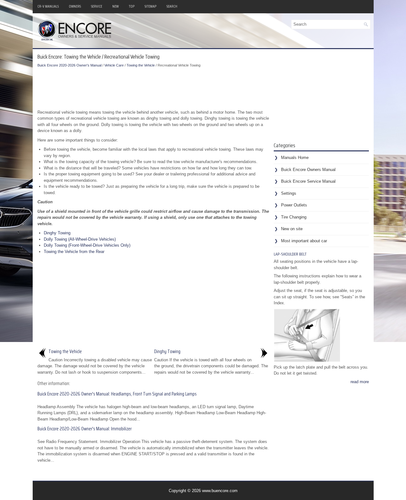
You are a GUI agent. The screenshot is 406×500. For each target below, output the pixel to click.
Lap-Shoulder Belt (290, 253)
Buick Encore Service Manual (308, 181)
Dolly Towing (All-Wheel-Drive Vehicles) (80, 239)
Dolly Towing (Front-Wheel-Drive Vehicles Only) (87, 245)
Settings (288, 193)
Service (96, 6)
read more (359, 381)
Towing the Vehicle (141, 65)
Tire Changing (293, 217)
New (115, 6)
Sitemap (150, 6)
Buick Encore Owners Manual (308, 169)
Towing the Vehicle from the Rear (74, 251)
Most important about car (304, 240)
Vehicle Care (114, 65)
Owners (75, 6)
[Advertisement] (153, 87)
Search (172, 6)
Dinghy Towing (57, 233)
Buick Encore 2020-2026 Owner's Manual (69, 65)
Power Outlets (294, 205)
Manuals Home (295, 157)
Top (131, 6)
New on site (292, 228)
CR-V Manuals (48, 6)
